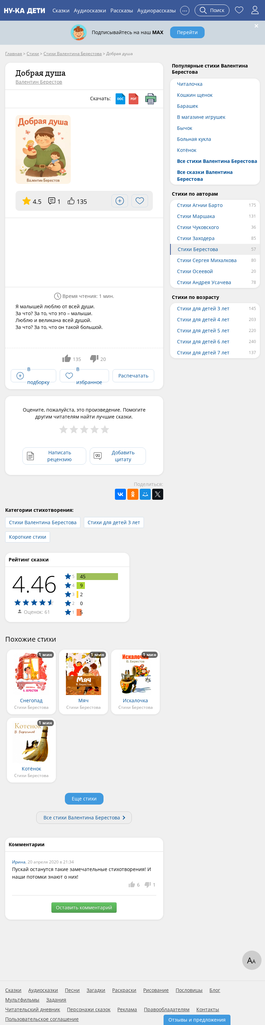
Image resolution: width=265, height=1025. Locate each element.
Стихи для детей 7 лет (203, 352)
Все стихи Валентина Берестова (81, 817)
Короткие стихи (27, 537)
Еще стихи (84, 798)
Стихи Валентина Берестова (43, 522)
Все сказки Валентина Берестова (205, 175)
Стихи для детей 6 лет (203, 341)
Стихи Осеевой (195, 271)
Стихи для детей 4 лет (203, 319)
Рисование (156, 990)
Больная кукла (194, 139)
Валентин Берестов (39, 82)
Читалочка (190, 84)
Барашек (187, 106)
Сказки (61, 10)
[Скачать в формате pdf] (133, 98)
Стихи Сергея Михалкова (207, 260)
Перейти (187, 32)
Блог (214, 990)
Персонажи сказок (88, 1009)
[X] (157, 494)
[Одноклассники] (132, 494)
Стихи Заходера (196, 238)
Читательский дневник (32, 1009)
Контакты (207, 1009)
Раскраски (124, 990)
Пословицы (189, 990)
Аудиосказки (90, 10)
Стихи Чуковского (198, 227)
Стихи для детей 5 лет (203, 330)
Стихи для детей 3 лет (114, 522)
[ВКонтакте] (120, 494)
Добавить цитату (123, 456)
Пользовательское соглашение (42, 1019)
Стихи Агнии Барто (200, 205)
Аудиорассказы (156, 10)
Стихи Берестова (198, 249)
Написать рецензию (59, 456)
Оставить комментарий (84, 907)
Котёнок (186, 150)
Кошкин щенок (195, 95)
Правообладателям (166, 1009)
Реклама (127, 1009)
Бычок (184, 128)
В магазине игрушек (201, 117)
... (184, 9)
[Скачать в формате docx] (120, 98)
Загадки (96, 990)
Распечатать (133, 375)
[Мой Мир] (145, 494)
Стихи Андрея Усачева (204, 282)
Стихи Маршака (196, 216)
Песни (72, 990)
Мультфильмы (22, 999)
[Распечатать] (150, 98)
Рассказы (121, 10)
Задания (56, 999)
